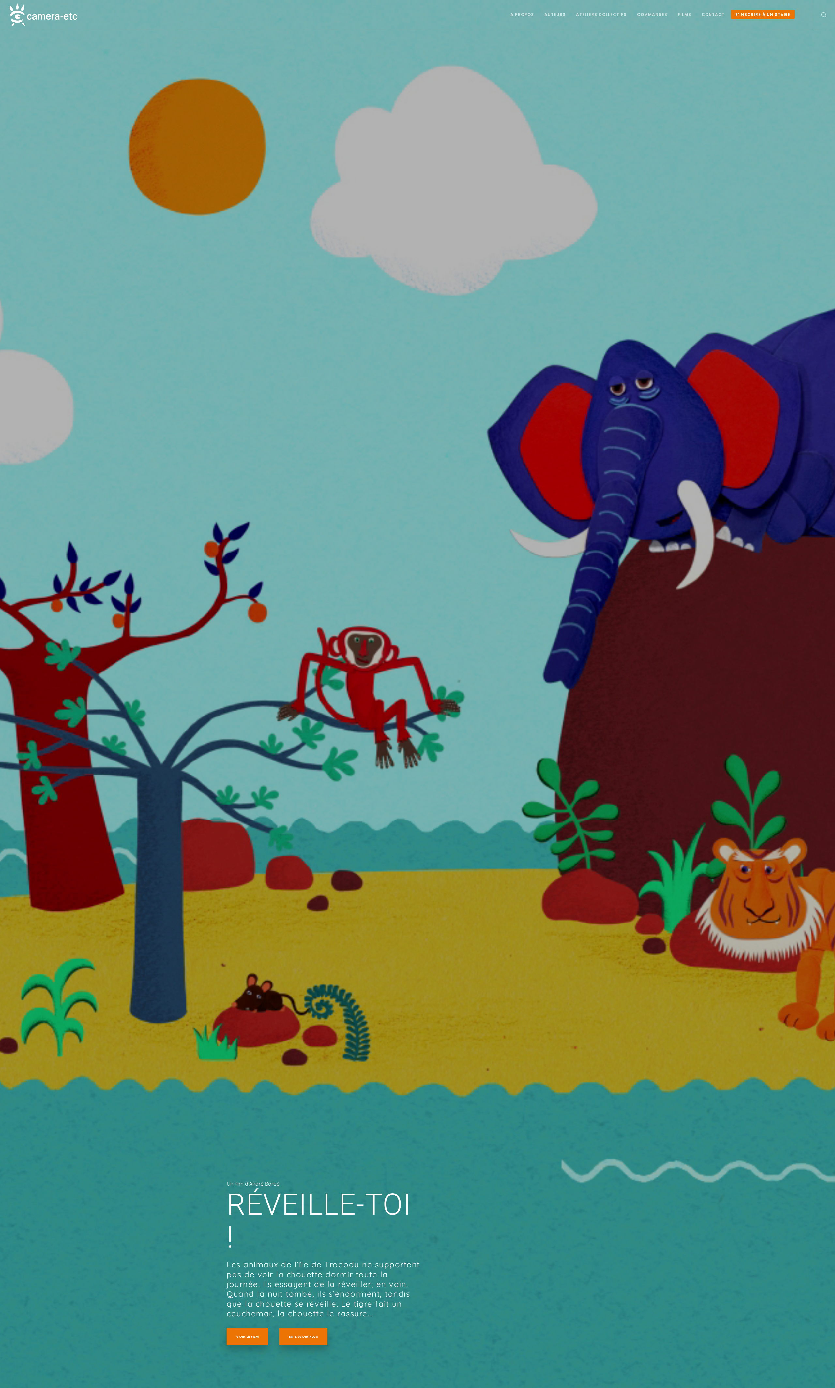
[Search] (819, 14)
